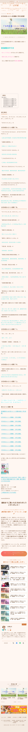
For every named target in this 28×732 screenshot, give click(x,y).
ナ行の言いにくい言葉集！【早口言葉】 (11, 429)
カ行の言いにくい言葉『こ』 (10, 104)
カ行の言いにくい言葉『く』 (10, 101)
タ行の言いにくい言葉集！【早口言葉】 (11, 425)
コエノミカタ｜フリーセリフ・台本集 (14, 4)
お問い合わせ (21, 721)
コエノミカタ (3, 717)
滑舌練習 (9, 13)
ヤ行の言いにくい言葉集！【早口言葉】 (11, 441)
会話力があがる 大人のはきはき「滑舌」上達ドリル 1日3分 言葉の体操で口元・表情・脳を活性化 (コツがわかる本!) (13, 479)
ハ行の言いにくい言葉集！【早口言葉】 (11, 433)
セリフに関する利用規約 (5, 720)
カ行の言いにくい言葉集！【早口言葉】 (11, 417)
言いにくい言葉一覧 (8, 106)
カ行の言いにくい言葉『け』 (10, 103)
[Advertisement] (14, 79)
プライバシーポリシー (8, 721)
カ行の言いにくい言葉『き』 (10, 100)
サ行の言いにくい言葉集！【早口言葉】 (11, 421)
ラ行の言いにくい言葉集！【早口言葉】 (11, 446)
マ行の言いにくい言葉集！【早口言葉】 (11, 437)
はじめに (4, 97)
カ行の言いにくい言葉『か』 (10, 98)
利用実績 (14, 722)
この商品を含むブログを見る (8, 492)
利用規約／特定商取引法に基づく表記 (19, 720)
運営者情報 (16, 721)
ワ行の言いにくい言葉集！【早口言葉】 (11, 450)
